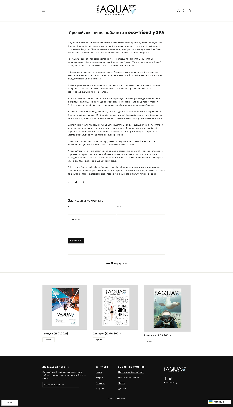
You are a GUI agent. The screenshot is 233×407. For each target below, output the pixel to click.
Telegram (99, 377)
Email (119, 206)
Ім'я (69, 206)
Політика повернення (128, 377)
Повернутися (119, 263)
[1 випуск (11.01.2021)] (64, 307)
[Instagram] (170, 378)
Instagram (100, 388)
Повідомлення (74, 219)
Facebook (100, 383)
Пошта (99, 372)
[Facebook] (165, 378)
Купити (48, 339)
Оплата (121, 383)
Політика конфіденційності (131, 372)
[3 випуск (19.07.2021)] (167, 308)
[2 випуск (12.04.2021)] (115, 307)
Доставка (122, 388)
